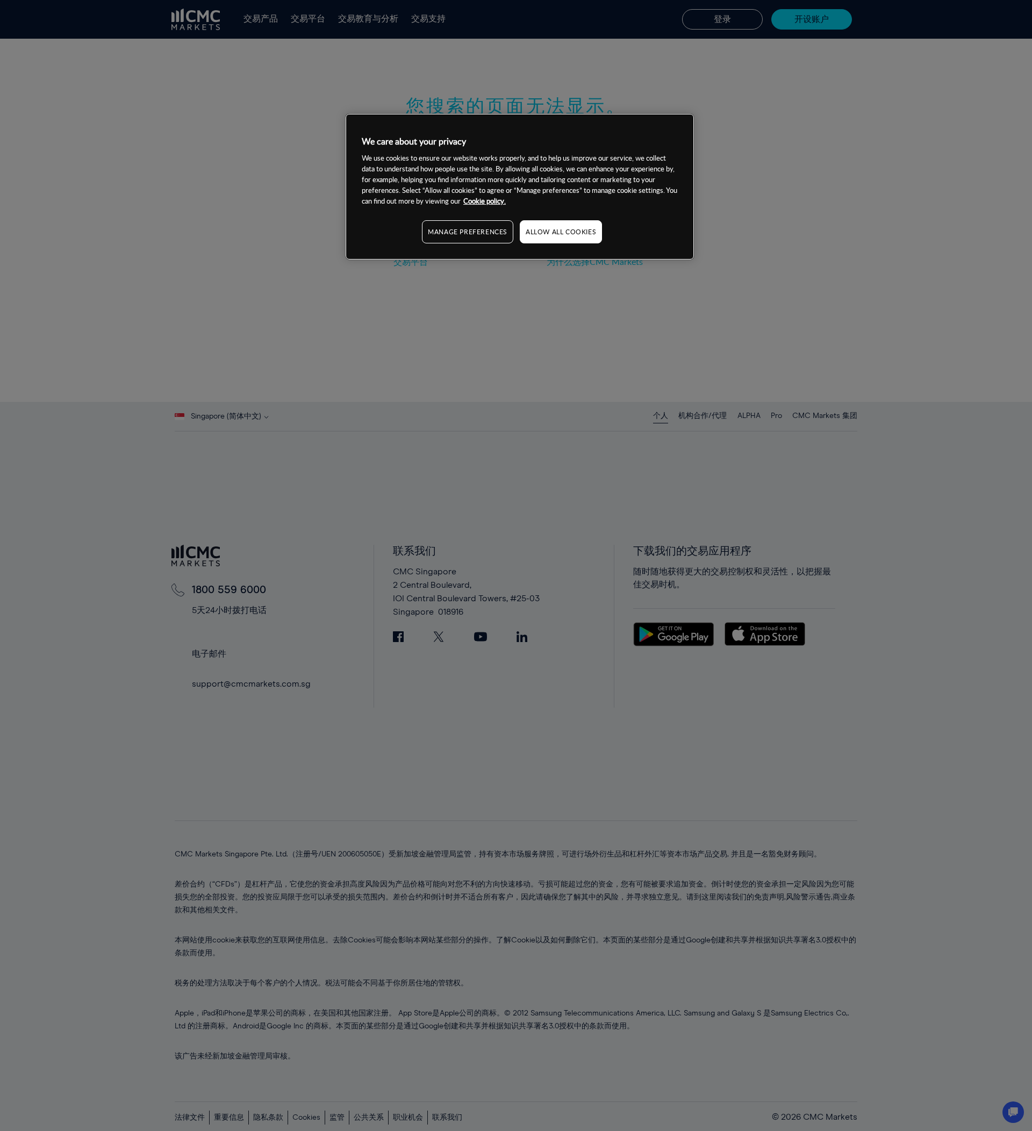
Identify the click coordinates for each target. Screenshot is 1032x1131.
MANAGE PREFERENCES (467, 231)
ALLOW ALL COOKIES (561, 231)
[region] (519, 186)
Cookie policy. (484, 200)
